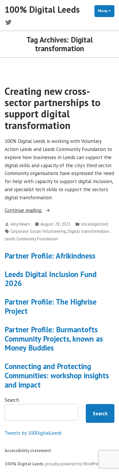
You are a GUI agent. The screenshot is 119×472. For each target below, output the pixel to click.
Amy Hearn (20, 224)
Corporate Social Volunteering (38, 231)
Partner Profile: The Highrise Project (50, 306)
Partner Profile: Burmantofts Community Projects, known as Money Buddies (54, 339)
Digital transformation (88, 231)
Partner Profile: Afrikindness (50, 256)
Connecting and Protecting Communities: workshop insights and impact (57, 375)
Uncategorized (94, 224)
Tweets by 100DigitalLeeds (33, 432)
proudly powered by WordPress (73, 464)
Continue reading (41, 210)
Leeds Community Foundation (31, 238)
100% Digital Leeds (42, 9)
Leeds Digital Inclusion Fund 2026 (50, 278)
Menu (106, 10)
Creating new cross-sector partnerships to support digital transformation (53, 108)
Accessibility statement (28, 450)
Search (12, 400)
